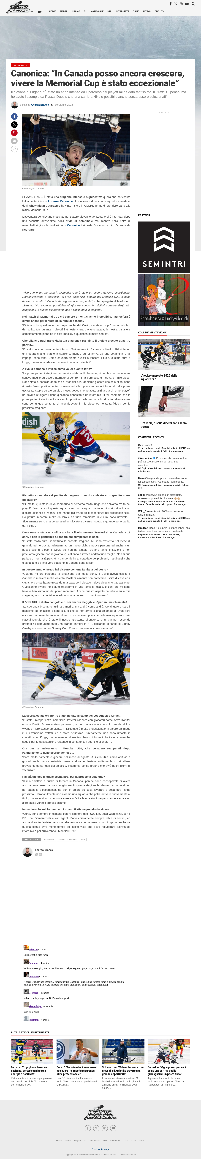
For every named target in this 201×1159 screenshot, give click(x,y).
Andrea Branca (40, 104)
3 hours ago (175, 521)
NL (85, 11)
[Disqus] (76, 898)
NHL (109, 11)
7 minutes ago (176, 451)
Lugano (75, 11)
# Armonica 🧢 (146, 458)
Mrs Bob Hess (146, 528)
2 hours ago (179, 504)
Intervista (49, 839)
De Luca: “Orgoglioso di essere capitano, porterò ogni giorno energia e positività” (29, 1070)
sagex (141, 495)
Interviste (122, 11)
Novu (141, 478)
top (83, 839)
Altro (146, 11)
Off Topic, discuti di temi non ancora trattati (164, 425)
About (159, 11)
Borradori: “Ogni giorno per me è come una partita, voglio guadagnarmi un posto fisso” (167, 1070)
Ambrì (63, 11)
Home (52, 11)
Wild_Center (145, 511)
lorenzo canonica (68, 839)
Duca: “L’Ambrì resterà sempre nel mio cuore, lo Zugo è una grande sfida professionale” (77, 1070)
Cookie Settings (100, 1149)
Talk (136, 11)
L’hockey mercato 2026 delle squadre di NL (159, 377)
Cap (140, 445)
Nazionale (97, 11)
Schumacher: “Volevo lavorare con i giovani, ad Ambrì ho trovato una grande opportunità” (123, 1070)
